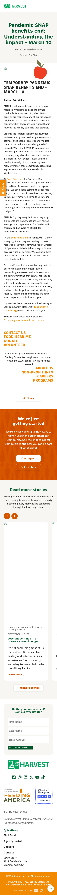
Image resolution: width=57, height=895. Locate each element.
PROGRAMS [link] (43, 380)
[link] (15, 6)
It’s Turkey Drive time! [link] (22, 638)
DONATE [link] (11, 341)
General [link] (24, 55)
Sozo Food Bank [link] (19, 237)
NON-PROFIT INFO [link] (37, 372)
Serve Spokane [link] (15, 179)
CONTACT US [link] (15, 332)
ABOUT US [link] (44, 368)
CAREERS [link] (45, 376)
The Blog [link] (32, 55)
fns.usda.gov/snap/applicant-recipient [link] (25, 320)
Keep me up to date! (20, 747)
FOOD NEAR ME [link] (17, 336)
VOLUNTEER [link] (14, 345)
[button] (15, 6)
